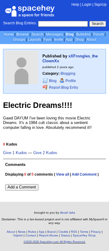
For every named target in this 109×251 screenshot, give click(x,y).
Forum (98, 34)
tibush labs (67, 212)
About (91, 39)
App (69, 39)
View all (62, 174)
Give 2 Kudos (45, 153)
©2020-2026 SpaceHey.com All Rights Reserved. (55, 241)
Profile (70, 81)
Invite (58, 39)
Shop (79, 39)
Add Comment (84, 174)
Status (65, 235)
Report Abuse (48, 235)
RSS (74, 231)
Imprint (18, 235)
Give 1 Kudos (15, 153)
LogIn (86, 4)
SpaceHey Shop (84, 235)
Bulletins (83, 34)
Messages (54, 34)
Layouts (34, 39)
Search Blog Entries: (20, 23)
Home (9, 34)
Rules (32, 231)
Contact (30, 235)
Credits (63, 231)
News (21, 231)
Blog (70, 34)
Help (75, 4)
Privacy (96, 231)
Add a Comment (22, 187)
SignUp (100, 4)
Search (98, 24)
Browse (22, 34)
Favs (47, 39)
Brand (51, 231)
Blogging (68, 73)
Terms (84, 231)
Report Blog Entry (63, 87)
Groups (19, 39)
